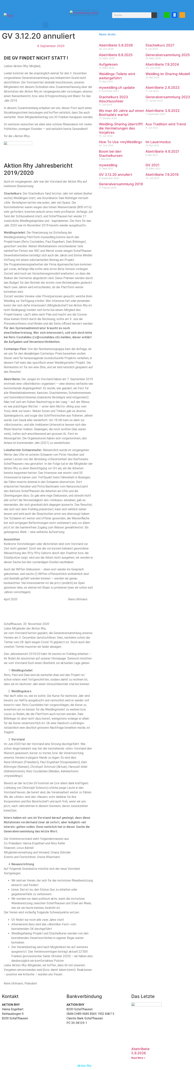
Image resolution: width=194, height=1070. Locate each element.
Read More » (138, 1057)
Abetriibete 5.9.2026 (116, 45)
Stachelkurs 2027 (160, 45)
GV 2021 (153, 165)
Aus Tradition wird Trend (166, 124)
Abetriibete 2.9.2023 (163, 87)
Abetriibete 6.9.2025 (116, 55)
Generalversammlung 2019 (121, 184)
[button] (45, 25)
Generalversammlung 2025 (168, 55)
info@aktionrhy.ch (40, 1018)
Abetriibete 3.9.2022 (163, 111)
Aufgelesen (108, 64)
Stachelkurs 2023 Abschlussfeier (113, 99)
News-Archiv (107, 34)
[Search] (154, 15)
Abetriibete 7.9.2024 (162, 64)
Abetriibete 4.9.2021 (162, 151)
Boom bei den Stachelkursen (111, 153)
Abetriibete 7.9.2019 (162, 175)
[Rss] (182, 15)
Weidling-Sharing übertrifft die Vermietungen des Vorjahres (121, 128)
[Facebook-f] (174, 15)
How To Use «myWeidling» (120, 142)
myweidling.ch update (117, 87)
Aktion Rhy (84, 1066)
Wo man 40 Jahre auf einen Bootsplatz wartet (121, 113)
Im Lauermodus (158, 142)
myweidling (108, 165)
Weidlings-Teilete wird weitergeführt (117, 76)
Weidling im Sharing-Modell (168, 74)
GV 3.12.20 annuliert (115, 175)
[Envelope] (167, 15)
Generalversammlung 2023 (168, 97)
